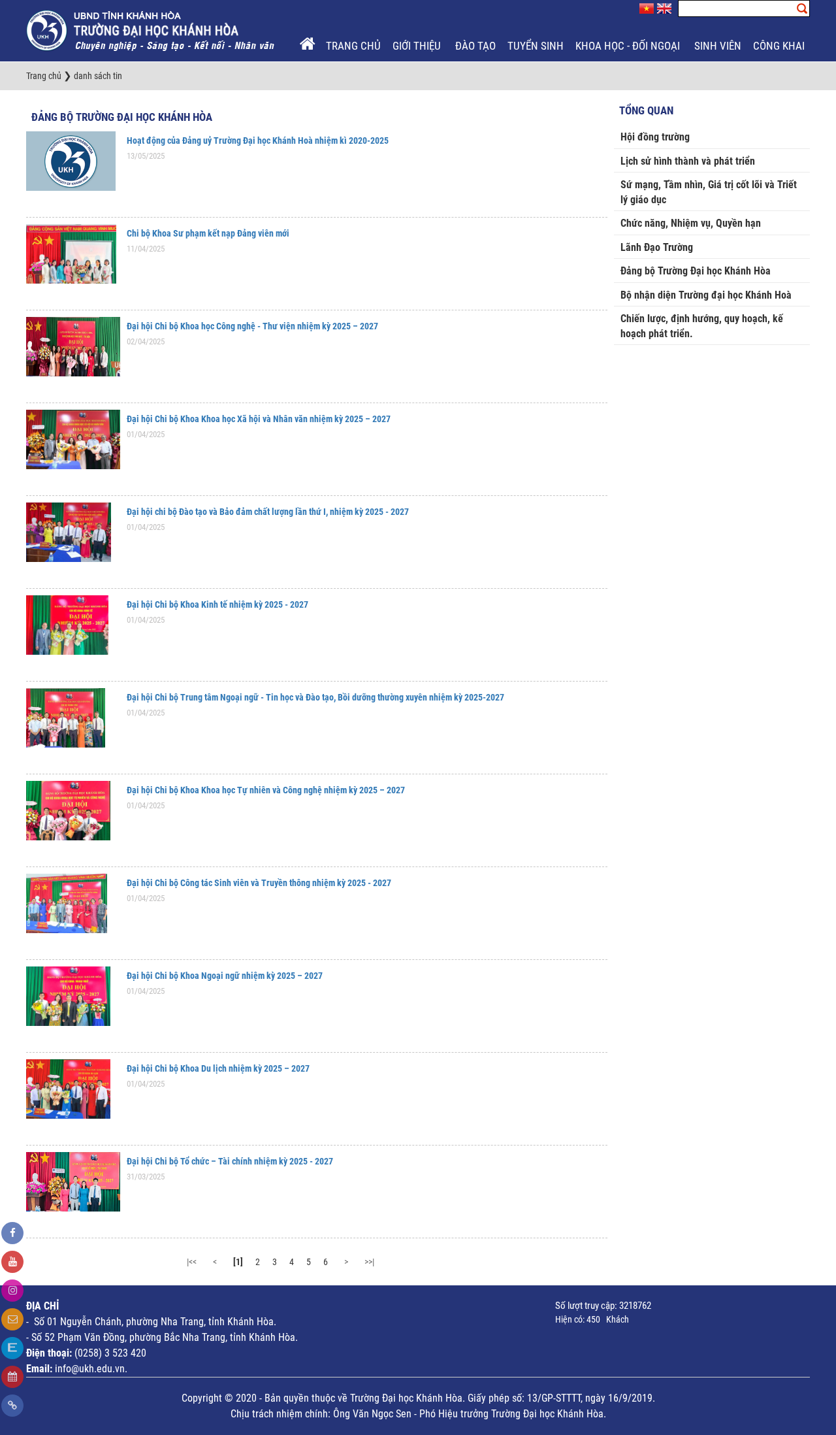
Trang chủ (353, 45)
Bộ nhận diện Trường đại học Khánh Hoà (706, 295)
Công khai (780, 45)
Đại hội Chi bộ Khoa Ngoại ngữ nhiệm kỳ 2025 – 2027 (225, 975)
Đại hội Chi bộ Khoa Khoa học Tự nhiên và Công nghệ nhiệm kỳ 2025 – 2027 (266, 790)
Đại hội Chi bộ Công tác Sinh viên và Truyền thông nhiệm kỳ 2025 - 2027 (259, 883)
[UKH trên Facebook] (12, 1233)
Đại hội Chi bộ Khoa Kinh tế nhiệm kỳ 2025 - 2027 (217, 604)
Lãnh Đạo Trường (656, 247)
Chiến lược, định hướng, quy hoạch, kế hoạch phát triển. (701, 326)
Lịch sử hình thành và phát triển (687, 161)
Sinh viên (717, 45)
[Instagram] (12, 1290)
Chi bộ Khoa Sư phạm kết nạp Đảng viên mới (208, 233)
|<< (192, 1262)
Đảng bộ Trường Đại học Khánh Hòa (121, 117)
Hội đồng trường (655, 137)
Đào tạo (475, 45)
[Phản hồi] (12, 1319)
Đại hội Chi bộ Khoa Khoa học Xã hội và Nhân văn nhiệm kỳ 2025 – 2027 (259, 419)
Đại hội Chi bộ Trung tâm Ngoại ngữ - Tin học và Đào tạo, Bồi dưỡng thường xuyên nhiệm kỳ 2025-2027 (315, 697)
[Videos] (12, 1262)
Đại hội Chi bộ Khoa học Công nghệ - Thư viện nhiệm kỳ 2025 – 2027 (252, 326)
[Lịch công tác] (12, 1377)
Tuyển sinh (535, 45)
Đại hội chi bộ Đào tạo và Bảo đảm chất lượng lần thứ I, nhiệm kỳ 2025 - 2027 (268, 511)
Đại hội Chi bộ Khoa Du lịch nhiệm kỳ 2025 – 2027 (218, 1068)
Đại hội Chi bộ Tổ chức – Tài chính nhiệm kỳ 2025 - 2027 (230, 1161)
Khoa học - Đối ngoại (629, 45)
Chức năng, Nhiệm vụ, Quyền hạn (690, 223)
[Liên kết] (12, 1405)
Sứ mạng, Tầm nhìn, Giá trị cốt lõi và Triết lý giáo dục (708, 192)
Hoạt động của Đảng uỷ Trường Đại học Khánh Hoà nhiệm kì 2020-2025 (258, 140)
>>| (369, 1262)
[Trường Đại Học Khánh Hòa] (151, 30)
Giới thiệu (418, 45)
